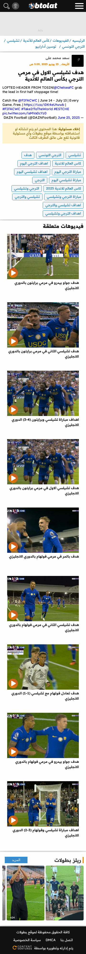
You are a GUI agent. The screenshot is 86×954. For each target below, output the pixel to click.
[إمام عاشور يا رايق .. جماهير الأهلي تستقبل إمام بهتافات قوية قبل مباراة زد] (26, 893)
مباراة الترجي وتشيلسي (64, 197)
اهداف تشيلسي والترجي (63, 205)
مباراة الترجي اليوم (67, 171)
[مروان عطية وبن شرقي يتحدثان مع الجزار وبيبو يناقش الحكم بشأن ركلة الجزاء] (65, 893)
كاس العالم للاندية (68, 163)
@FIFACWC (27, 100)
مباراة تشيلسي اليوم (66, 180)
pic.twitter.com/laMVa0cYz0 (24, 113)
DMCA (51, 940)
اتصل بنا (66, 940)
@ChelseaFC (64, 87)
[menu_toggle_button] (79, 6)
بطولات (21, 932)
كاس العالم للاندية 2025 (63, 188)
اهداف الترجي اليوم (34, 163)
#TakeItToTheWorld (37, 109)
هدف (28, 155)
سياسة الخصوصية (27, 940)
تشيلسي (74, 155)
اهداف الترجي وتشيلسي (63, 213)
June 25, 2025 (69, 117)
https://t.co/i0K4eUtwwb (44, 105)
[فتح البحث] (6, 6)
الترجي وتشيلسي (26, 188)
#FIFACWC (11, 109)
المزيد (16, 860)
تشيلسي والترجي (27, 197)
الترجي (40, 180)
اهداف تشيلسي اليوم (32, 171)
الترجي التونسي (50, 155)
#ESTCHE (61, 109)
